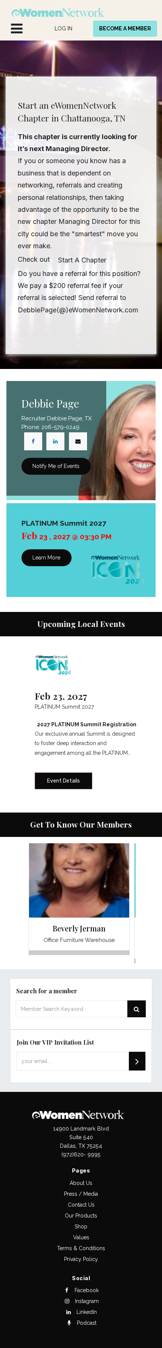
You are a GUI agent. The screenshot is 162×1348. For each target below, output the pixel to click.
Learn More (46, 558)
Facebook (86, 1290)
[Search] (137, 1061)
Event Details (63, 781)
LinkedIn (86, 1312)
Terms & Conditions (81, 1248)
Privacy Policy (81, 1259)
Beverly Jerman (79, 928)
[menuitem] (63, 29)
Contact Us (81, 1205)
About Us (81, 1183)
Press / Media (81, 1194)
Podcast (85, 1323)
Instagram (86, 1301)
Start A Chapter (82, 260)
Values (81, 1237)
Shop (81, 1227)
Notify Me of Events (55, 466)
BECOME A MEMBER (125, 28)
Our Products (81, 1216)
